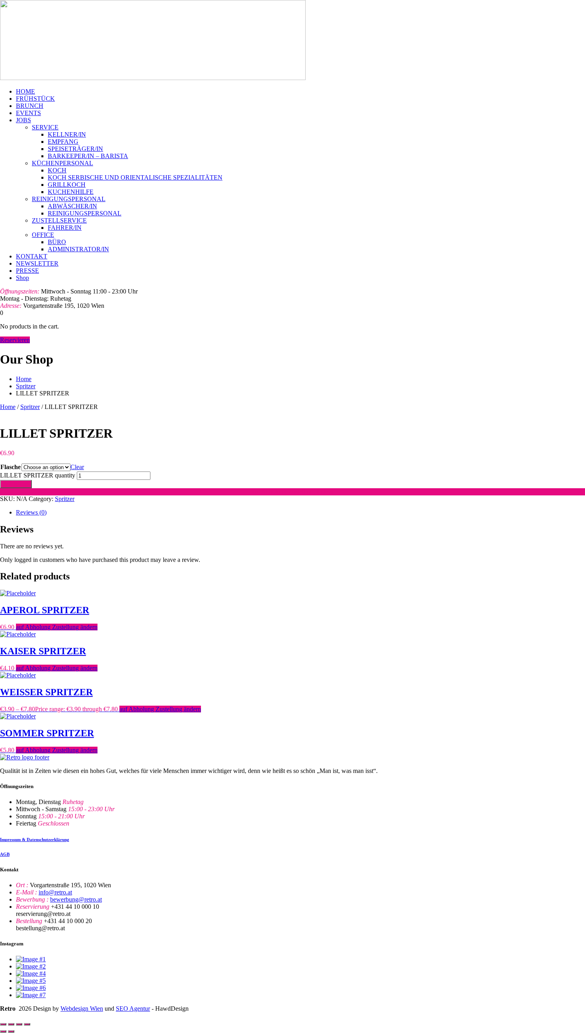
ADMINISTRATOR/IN (78, 249)
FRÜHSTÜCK (35, 98)
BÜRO (57, 242)
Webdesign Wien (81, 1008)
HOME (25, 91)
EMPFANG (63, 141)
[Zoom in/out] (3, 1024)
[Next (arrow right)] (11, 1031)
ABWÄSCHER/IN (72, 206)
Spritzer (25, 386)
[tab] (300, 512)
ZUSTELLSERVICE (59, 220)
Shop (22, 277)
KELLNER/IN (67, 134)
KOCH (57, 170)
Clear (77, 467)
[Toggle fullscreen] (11, 1024)
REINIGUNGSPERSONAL (68, 199)
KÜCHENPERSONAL (62, 163)
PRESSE (27, 270)
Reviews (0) (31, 512)
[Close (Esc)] (27, 1024)
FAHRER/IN (65, 227)
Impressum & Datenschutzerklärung (34, 839)
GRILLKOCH (67, 184)
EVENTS (28, 113)
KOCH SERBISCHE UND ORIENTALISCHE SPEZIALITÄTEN (135, 177)
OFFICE (43, 234)
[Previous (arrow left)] (3, 1031)
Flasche (10, 467)
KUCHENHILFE (71, 191)
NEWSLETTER (37, 263)
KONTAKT (31, 256)
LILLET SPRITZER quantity (37, 475)
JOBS (23, 120)
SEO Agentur (133, 1008)
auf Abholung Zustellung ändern (292, 491)
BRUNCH (29, 105)
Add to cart (16, 484)
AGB (5, 854)
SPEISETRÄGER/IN (75, 148)
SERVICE (45, 127)
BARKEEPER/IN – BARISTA (88, 156)
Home (23, 379)
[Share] (19, 1024)
